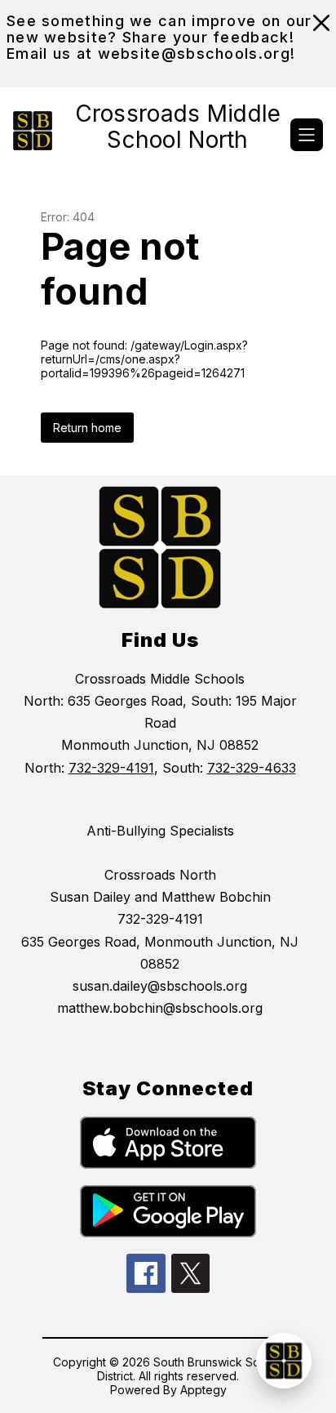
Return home (87, 428)
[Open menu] (306, 134)
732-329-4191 (111, 768)
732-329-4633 (251, 768)
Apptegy (203, 1390)
